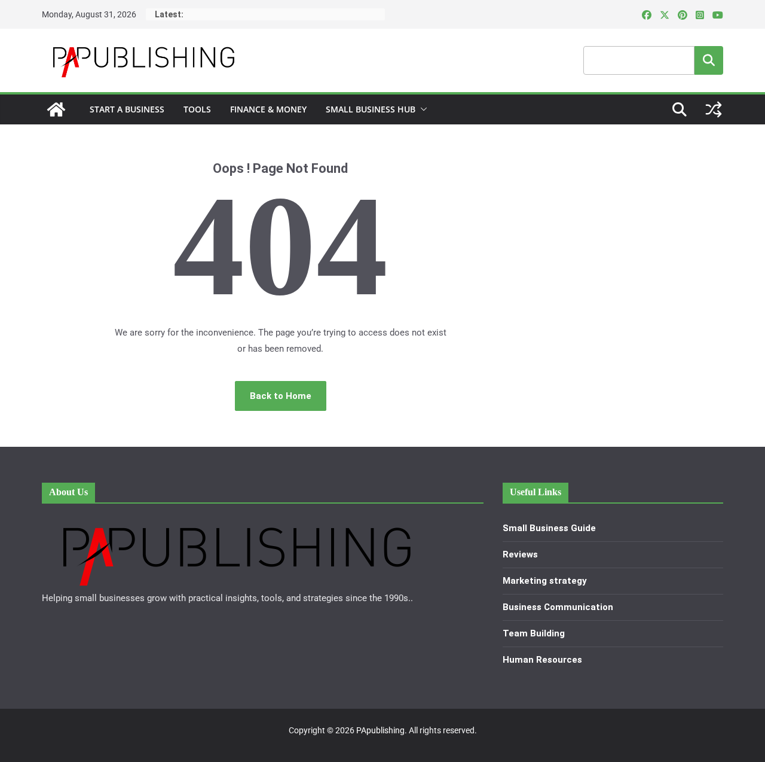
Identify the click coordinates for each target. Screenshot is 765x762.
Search (708, 60)
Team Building (534, 633)
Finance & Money (268, 109)
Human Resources (542, 659)
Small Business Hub (370, 109)
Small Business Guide (549, 528)
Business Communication (558, 607)
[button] (421, 109)
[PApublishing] (56, 109)
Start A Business (127, 109)
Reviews (520, 554)
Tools (197, 109)
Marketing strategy (545, 580)
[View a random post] (713, 109)
